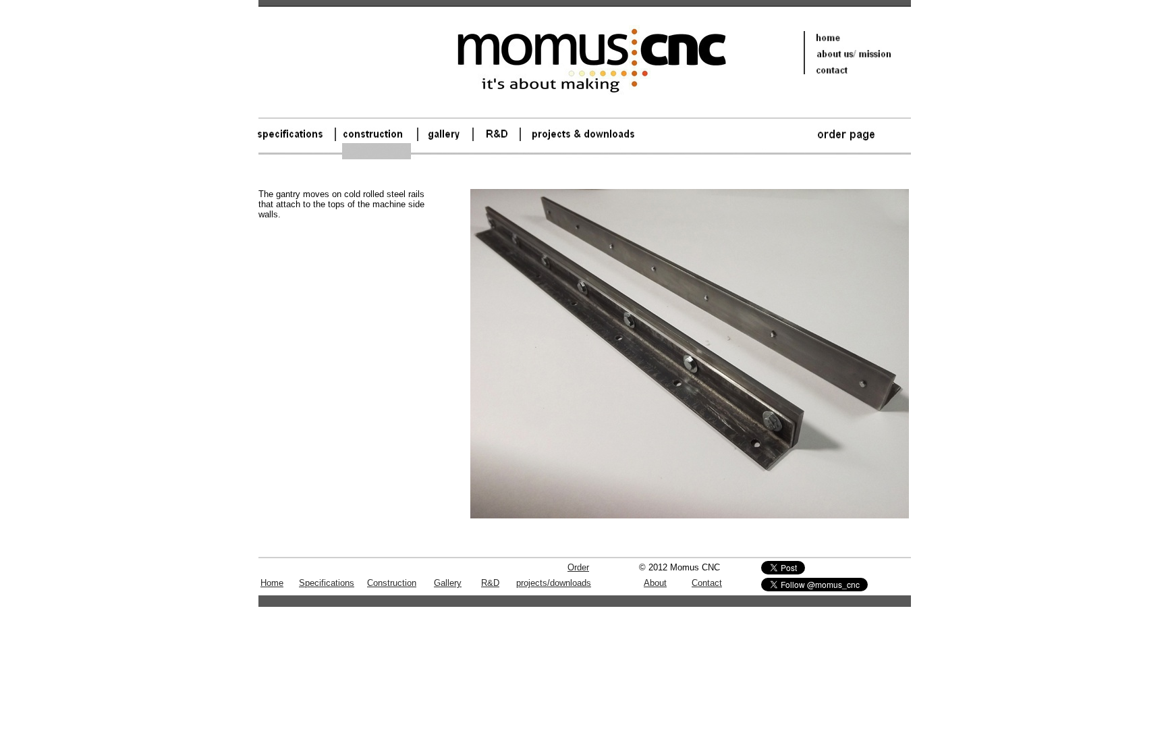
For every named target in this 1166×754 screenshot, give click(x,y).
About (655, 583)
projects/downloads (553, 583)
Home (271, 583)
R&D (490, 583)
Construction (391, 583)
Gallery (448, 583)
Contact (707, 583)
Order (578, 567)
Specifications (326, 583)
